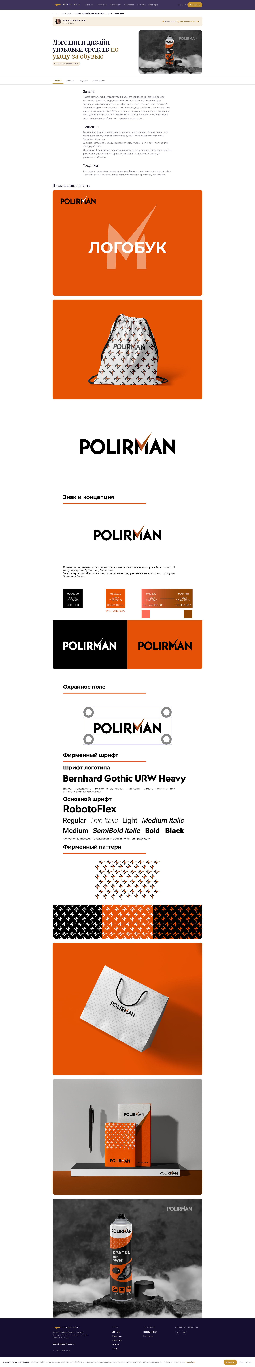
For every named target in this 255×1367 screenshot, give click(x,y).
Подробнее (190, 1362)
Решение (70, 80)
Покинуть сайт (245, 1362)
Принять (230, 1362)
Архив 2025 (67, 13)
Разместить (195, 5)
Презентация (99, 80)
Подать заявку (149, 1332)
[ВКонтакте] (177, 1332)
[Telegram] (184, 1332)
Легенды (141, 4)
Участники (129, 4)
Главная (56, 13)
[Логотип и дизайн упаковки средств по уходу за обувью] (127, 243)
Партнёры (153, 4)
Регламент (148, 1336)
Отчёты (115, 1348)
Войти (180, 5)
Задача (58, 80)
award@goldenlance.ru (64, 1344)
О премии (89, 4)
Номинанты (116, 4)
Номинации (102, 4)
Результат (83, 80)
